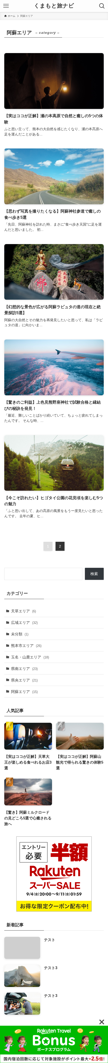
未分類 (19, 634)
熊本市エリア (26, 645)
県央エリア (24, 680)
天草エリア (23, 611)
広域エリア (24, 622)
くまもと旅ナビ (54, 6)
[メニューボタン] (6, 6)
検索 (94, 574)
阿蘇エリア (24, 691)
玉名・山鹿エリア (30, 657)
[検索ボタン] (102, 6)
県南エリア (24, 668)
